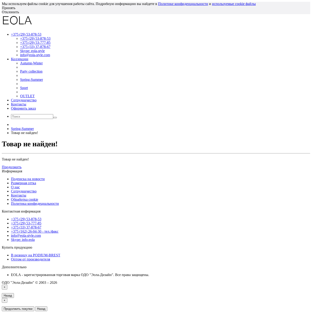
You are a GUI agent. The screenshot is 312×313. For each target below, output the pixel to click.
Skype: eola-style (32, 51)
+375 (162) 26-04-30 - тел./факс (34, 231)
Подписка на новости (28, 179)
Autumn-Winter (31, 63)
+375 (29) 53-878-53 (35, 38)
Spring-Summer (31, 80)
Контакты (18, 104)
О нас (15, 187)
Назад (8, 295)
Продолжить (11, 167)
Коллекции (19, 59)
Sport (24, 88)
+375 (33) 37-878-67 (35, 47)
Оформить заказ (23, 108)
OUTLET (27, 96)
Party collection (31, 71)
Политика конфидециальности (35, 203)
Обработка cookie (24, 199)
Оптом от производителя (30, 259)
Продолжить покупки (18, 308)
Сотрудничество (24, 100)
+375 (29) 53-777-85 (35, 43)
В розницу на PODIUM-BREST (35, 255)
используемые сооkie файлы (234, 4)
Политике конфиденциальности (183, 4)
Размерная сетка (23, 183)
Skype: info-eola (23, 240)
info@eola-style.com (35, 55)
